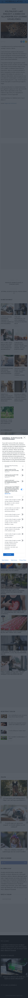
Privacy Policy (22, 560)
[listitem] (14, 466)
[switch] (22, 470)
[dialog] (14, 499)
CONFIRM (8, 554)
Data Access (14, 560)
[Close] (24, 438)
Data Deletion (5, 560)
